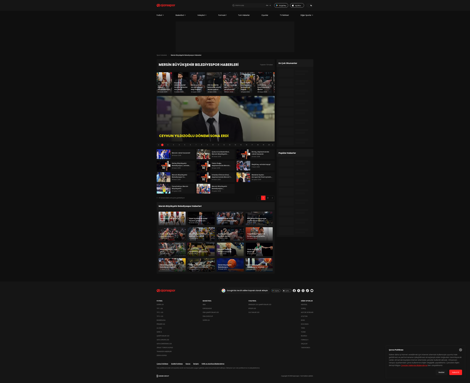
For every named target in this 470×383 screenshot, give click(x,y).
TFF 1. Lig (160, 308)
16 (246, 145)
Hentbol (304, 304)
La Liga (159, 328)
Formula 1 (222, 15)
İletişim (196, 364)
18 (257, 145)
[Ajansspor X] (298, 290)
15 (241, 145)
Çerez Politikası (162, 364)
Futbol (159, 15)
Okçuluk (304, 344)
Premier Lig (161, 324)
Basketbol (180, 15)
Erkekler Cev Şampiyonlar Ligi (259, 304)
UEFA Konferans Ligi (164, 344)
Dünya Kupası (162, 355)
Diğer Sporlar (306, 15)
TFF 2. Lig (160, 312)
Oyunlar (264, 15)
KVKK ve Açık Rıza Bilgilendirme (213, 364)
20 (269, 145)
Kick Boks (305, 324)
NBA (204, 304)
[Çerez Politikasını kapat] (460, 349)
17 (252, 145)
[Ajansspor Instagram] (303, 290)
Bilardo (304, 336)
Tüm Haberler (244, 15)
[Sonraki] (272, 83)
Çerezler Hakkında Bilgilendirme (414, 365)
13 (229, 145)
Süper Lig (160, 304)
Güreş (303, 308)
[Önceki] (159, 83)
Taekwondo (305, 348)
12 (224, 145)
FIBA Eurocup (208, 316)
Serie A (159, 332)
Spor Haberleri (162, 55)
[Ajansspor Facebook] (294, 290)
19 (263, 145)
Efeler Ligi (252, 308)
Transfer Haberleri (164, 351)
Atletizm (304, 316)
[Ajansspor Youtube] (311, 290)
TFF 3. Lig (160, 316)
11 (218, 145)
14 (235, 145)
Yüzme (303, 332)
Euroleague (207, 308)
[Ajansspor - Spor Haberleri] (166, 5)
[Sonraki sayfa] (272, 198)
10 (213, 145)
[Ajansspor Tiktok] (307, 290)
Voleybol (201, 15)
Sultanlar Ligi (253, 312)
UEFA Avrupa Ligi (163, 340)
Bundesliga (161, 320)
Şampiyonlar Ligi (163, 336)
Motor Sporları (307, 312)
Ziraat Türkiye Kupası (165, 348)
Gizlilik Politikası (177, 364)
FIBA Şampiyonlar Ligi (211, 312)
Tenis (303, 328)
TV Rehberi (284, 15)
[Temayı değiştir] (309, 5)
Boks (303, 320)
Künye (188, 364)
